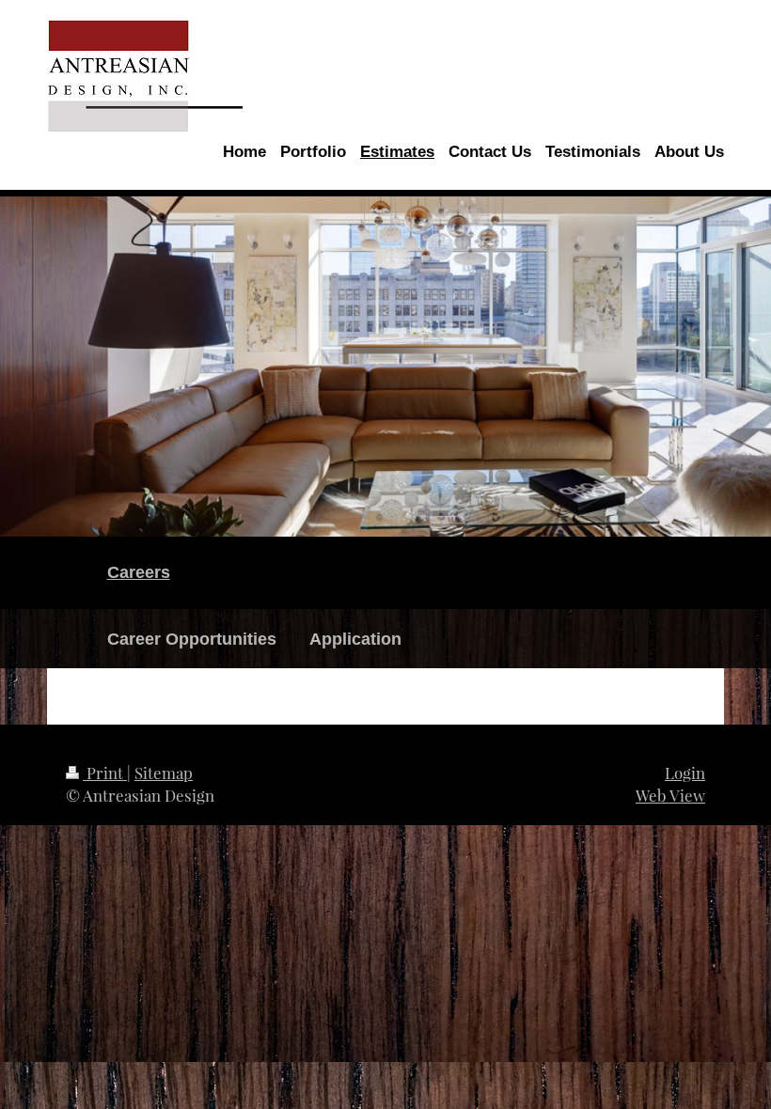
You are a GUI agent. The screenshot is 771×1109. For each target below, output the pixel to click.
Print (105, 772)
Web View (670, 795)
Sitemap (163, 772)
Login (685, 772)
